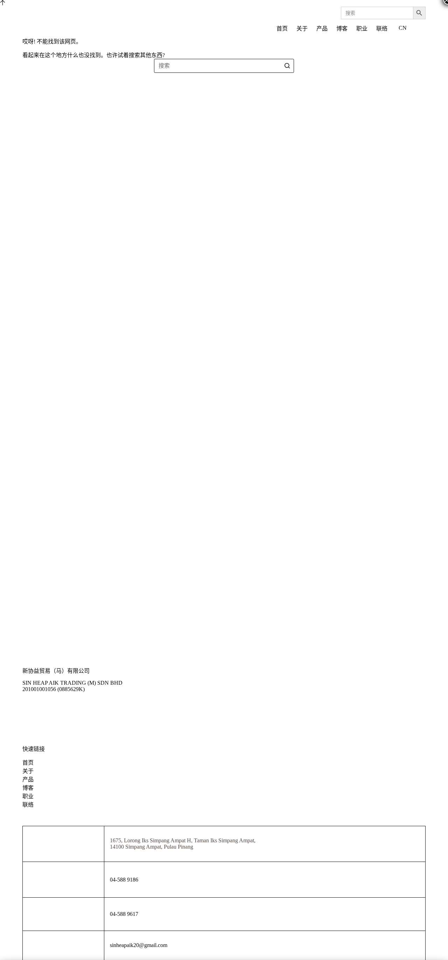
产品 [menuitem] (322, 29)
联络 (28, 805)
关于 (28, 771)
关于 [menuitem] (302, 29)
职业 (28, 796)
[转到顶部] (2, 3)
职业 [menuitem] (362, 29)
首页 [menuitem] (282, 29)
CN (403, 28)
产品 (28, 779)
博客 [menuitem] (342, 29)
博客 (28, 788)
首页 (28, 763)
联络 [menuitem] (381, 29)
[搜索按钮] (287, 66)
